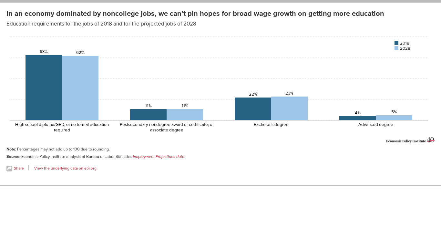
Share (18, 168)
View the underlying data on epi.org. (65, 168)
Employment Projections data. (159, 156)
